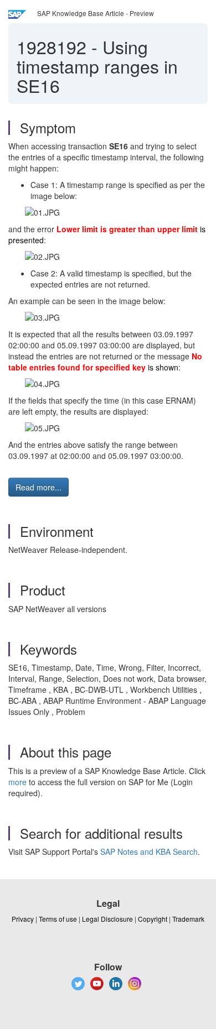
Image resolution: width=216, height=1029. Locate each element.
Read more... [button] (38, 487)
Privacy (23, 918)
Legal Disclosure (107, 918)
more (17, 781)
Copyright (152, 918)
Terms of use (58, 918)
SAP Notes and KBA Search (149, 851)
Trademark (188, 918)
